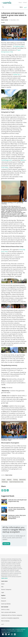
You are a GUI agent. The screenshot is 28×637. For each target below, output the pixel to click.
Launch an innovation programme (10, 618)
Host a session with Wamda (8, 612)
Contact (25, 2)
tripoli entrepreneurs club (16, 482)
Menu (21, 7)
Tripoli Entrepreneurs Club (11, 51)
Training (15, 479)
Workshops (5, 482)
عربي (25, 7)
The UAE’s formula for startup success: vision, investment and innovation (16, 509)
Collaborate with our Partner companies (11, 615)
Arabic (3, 22)
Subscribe (6, 544)
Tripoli (3, 479)
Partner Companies (6, 589)
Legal (2, 592)
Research (3, 601)
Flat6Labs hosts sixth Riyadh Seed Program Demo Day (17, 500)
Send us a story (5, 609)
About (20, 2)
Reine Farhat (19, 109)
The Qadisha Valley (18, 46)
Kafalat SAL (16, 74)
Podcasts (3, 598)
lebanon (9, 479)
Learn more (4, 578)
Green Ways (4, 167)
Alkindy (23, 160)
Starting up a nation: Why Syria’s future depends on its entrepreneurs (17, 517)
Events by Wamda (5, 604)
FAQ (2, 586)
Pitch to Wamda (5, 621)
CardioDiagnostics (6, 160)
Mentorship (22, 479)
